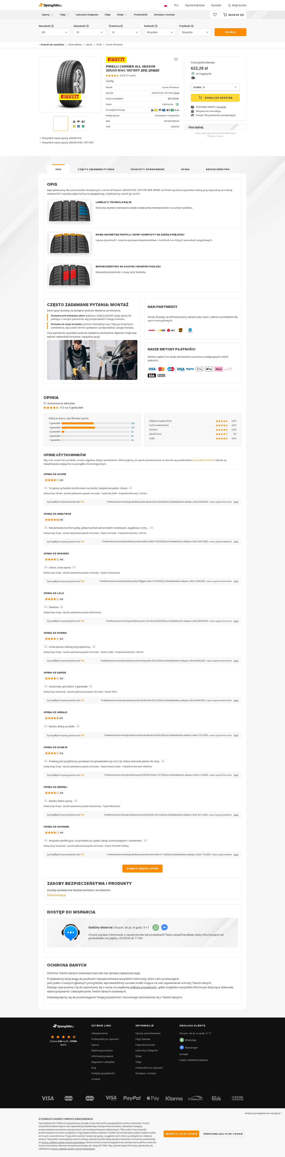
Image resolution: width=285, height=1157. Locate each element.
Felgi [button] (63, 14)
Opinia (185, 169)
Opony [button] (46, 14)
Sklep (120, 14)
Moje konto (239, 5)
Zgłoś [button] (236, 502)
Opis (58, 169)
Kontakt (216, 5)
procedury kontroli (203, 460)
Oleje (108, 14)
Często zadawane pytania (96, 169)
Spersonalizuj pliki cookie (223, 1133)
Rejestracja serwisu (102, 1050)
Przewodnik (140, 14)
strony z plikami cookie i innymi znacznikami (63, 1142)
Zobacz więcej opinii (142, 868)
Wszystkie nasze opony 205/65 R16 (61, 138)
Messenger (191, 1047)
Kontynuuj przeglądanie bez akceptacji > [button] (263, 1113)
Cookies (95, 1079)
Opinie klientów (195, 5)
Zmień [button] (176, 93)
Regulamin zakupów (102, 1061)
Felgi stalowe (142, 1039)
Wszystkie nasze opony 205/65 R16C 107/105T (68, 142)
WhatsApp (190, 1040)
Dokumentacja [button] (56, 895)
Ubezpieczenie (99, 1033)
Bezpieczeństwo (218, 169)
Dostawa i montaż (164, 14)
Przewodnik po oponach (105, 1039)
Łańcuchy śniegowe (87, 14)
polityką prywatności (143, 987)
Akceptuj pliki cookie (181, 1133)
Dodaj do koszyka (218, 97)
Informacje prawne (102, 1056)
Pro (176, 5)
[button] (92, 423)
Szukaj (230, 32)
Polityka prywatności (103, 1073)
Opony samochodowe (147, 1033)
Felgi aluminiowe (145, 1044)
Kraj (93, 1067)
